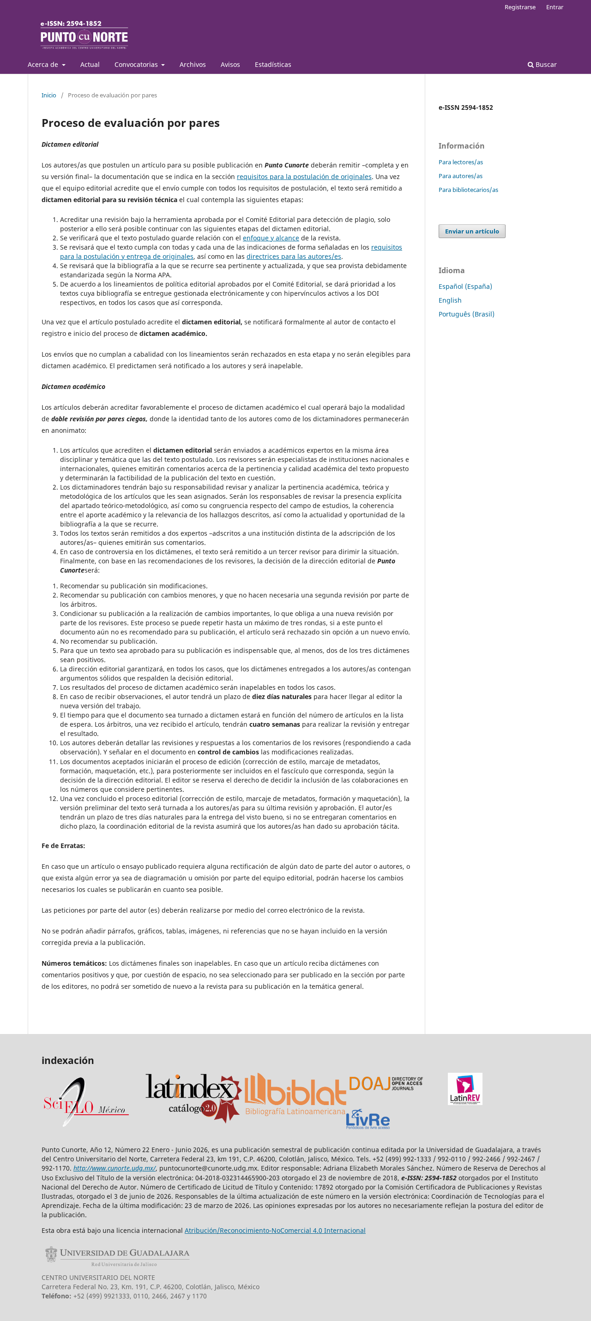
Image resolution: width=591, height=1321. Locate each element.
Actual (90, 64)
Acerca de (44, 64)
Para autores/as (460, 176)
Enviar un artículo (472, 231)
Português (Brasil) (467, 314)
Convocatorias (137, 64)
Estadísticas (273, 64)
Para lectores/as (461, 162)
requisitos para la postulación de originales (304, 176)
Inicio (49, 95)
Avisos (230, 64)
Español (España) (465, 286)
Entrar (554, 7)
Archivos (193, 64)
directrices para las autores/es (294, 256)
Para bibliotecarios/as (468, 189)
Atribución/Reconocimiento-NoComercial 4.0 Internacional (275, 1230)
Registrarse (520, 7)
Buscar (545, 64)
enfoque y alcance (271, 237)
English (450, 300)
